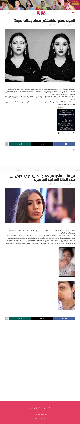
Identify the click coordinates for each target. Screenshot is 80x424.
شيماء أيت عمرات (65, 25)
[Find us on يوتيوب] (36, 358)
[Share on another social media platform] (6, 144)
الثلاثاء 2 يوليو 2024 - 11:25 (49, 184)
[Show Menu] (73, 13)
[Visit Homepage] (41, 13)
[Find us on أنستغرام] (42, 358)
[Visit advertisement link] (40, 5)
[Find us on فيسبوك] (44, 358)
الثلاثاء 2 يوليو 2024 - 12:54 (49, 25)
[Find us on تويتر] (39, 358)
